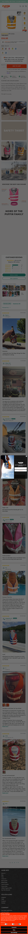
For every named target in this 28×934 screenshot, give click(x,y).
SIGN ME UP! (21, 470)
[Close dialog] (26, 456)
